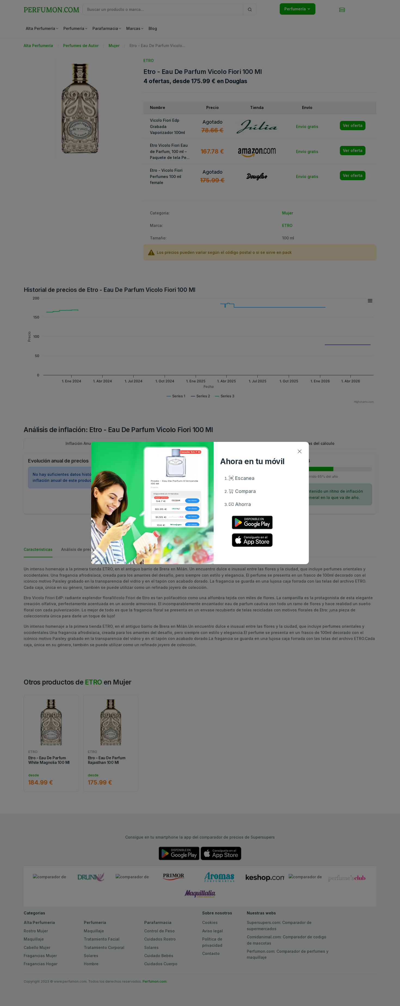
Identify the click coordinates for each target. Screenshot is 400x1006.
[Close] (299, 451)
